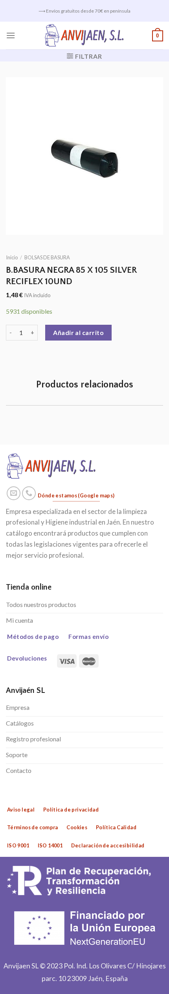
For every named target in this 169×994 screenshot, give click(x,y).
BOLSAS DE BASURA (47, 257)
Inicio (12, 257)
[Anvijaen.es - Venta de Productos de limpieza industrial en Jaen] (84, 35)
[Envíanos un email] (14, 493)
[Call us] (29, 493)
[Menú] (10, 35)
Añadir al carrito (78, 332)
